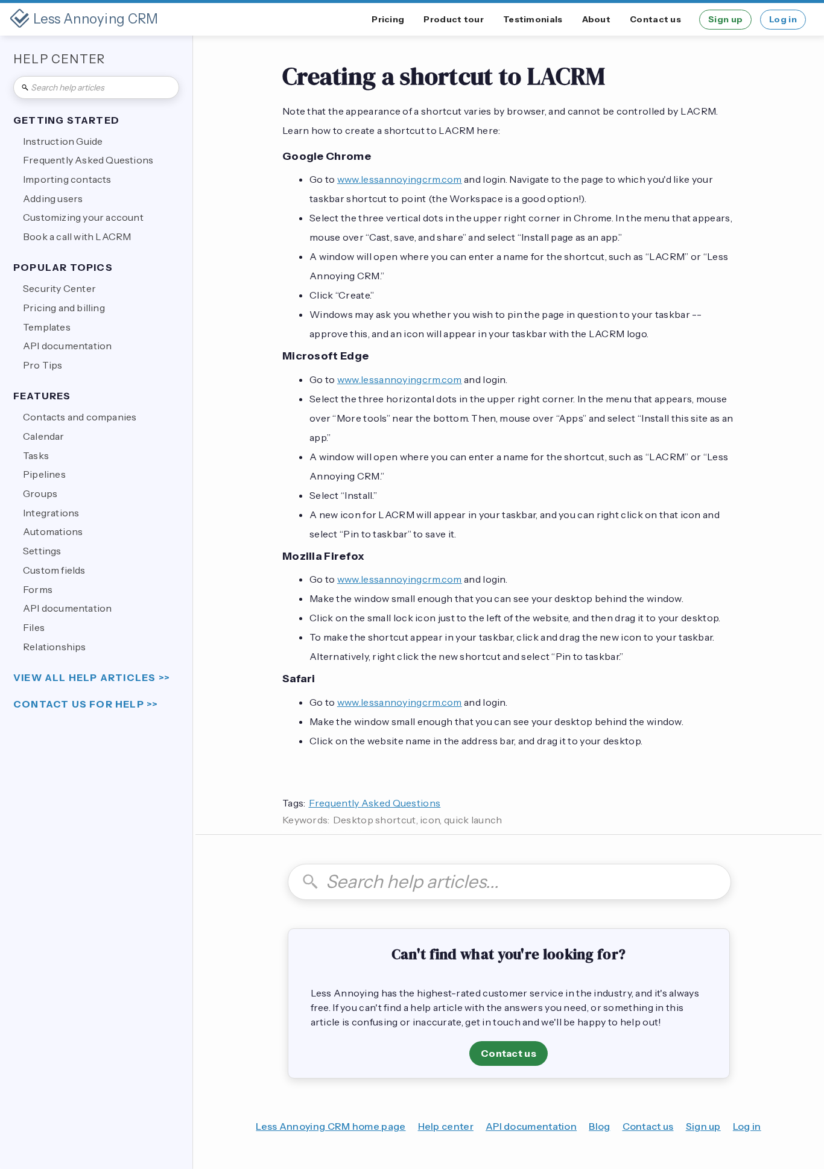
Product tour (453, 19)
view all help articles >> (91, 677)
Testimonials (533, 19)
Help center (446, 1126)
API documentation (531, 1126)
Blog (599, 1126)
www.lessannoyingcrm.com (399, 179)
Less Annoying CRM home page (330, 1126)
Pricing (388, 19)
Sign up (725, 19)
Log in (783, 19)
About (596, 19)
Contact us (655, 19)
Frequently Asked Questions (375, 803)
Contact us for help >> (85, 704)
